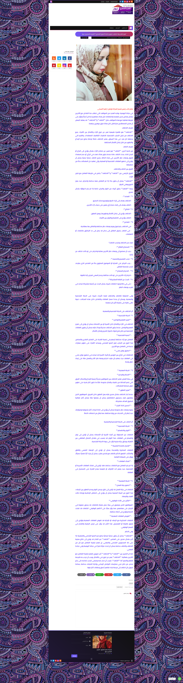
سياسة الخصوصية (114, 1)
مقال (107, 37)
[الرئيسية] (130, 28)
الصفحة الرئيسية (113, 37)
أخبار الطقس (124, 28)
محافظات (112, 28)
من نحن (102, 1)
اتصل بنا (107, 1)
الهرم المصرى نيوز (115, 661)
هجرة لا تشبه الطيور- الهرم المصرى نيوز (104, 650)
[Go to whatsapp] (179, 679)
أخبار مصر (118, 28)
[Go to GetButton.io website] (179, 681)
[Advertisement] (76, 14)
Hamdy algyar (108, 653)
